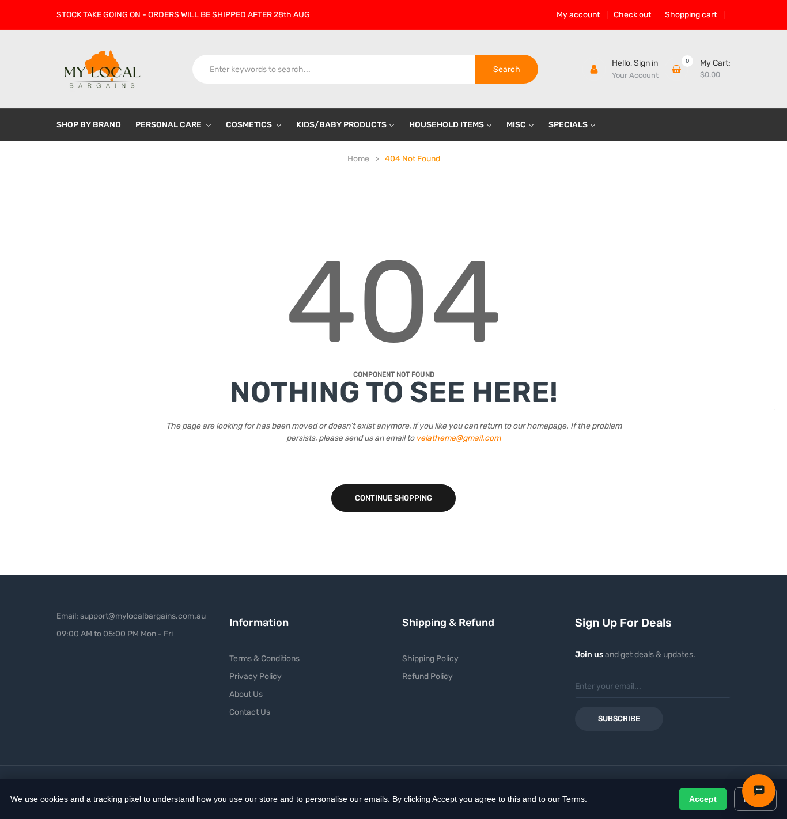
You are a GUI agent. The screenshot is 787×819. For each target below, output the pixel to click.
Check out (632, 15)
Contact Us (249, 712)
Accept (703, 798)
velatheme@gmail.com (458, 438)
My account (578, 15)
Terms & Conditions (264, 658)
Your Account (635, 75)
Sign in (646, 63)
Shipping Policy (430, 658)
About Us (246, 694)
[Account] (594, 69)
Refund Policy (427, 676)
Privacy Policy (255, 676)
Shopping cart (691, 15)
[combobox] (334, 69)
